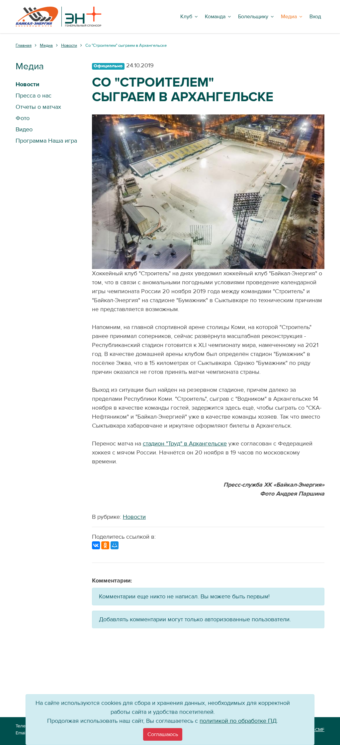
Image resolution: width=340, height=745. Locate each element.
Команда (215, 16)
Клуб (186, 16)
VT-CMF (316, 730)
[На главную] (58, 17)
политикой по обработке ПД (238, 721)
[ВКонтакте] (96, 545)
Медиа (289, 16)
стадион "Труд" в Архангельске (185, 443)
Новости (134, 517)
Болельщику (253, 16)
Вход (315, 16)
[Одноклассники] (105, 545)
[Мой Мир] (115, 545)
